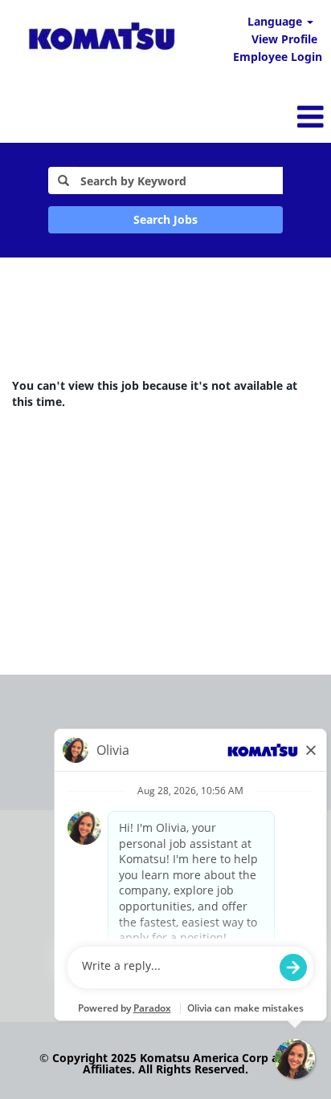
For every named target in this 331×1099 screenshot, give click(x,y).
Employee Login (277, 56)
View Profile (284, 39)
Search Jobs (165, 219)
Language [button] (276, 21)
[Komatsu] (101, 39)
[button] (220, 116)
